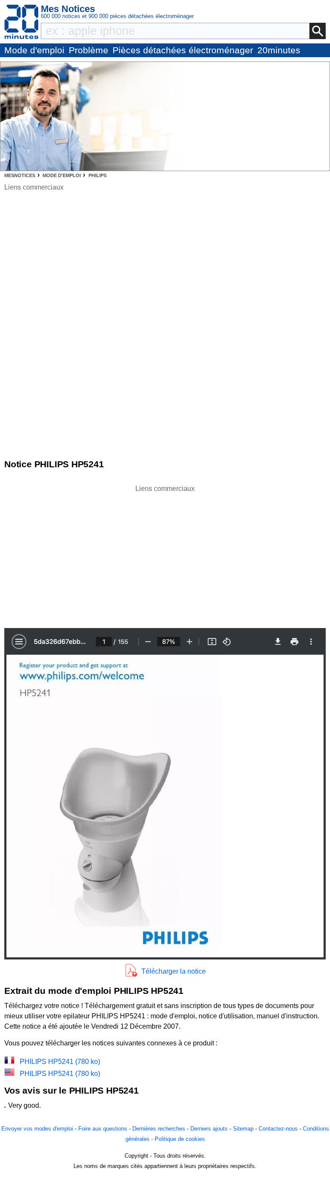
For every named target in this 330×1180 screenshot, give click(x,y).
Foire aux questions (102, 1128)
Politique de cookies (180, 1139)
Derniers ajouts (209, 1128)
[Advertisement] (165, 554)
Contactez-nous (278, 1128)
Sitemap (243, 1128)
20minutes (278, 50)
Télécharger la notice (173, 971)
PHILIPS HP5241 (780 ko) (60, 1061)
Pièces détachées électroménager (183, 50)
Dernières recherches (158, 1128)
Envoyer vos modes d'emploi (37, 1128)
